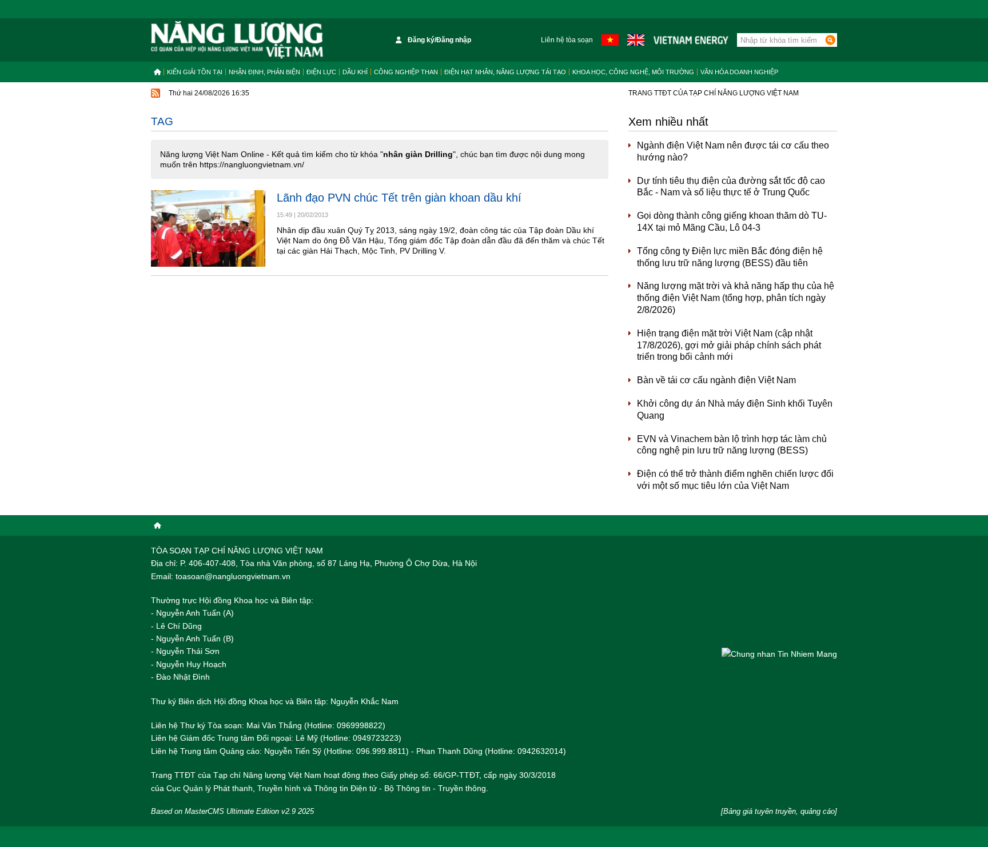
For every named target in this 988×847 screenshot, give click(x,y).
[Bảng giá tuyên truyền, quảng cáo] (779, 811)
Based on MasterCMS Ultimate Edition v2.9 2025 (232, 811)
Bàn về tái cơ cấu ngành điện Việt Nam (716, 380)
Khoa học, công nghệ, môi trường (633, 72)
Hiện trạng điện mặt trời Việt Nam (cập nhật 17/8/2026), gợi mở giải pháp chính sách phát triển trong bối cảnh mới (729, 345)
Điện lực (321, 72)
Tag (162, 121)
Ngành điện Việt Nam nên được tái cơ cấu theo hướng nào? (733, 151)
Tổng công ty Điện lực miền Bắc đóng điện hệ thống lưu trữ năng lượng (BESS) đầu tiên (730, 257)
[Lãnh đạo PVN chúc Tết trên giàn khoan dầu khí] (208, 228)
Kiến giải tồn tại (194, 72)
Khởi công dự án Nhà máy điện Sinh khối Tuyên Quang (734, 409)
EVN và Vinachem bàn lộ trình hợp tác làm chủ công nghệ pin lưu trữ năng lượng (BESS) (732, 445)
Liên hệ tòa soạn (567, 40)
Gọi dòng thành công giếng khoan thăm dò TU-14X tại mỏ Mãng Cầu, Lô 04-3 (732, 221)
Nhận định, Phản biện (264, 72)
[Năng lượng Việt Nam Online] (237, 40)
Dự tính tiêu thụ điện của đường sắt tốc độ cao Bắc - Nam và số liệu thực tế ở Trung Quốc (731, 187)
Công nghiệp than (406, 72)
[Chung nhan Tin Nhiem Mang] (779, 653)
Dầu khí (355, 72)
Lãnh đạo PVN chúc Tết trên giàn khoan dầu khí (399, 197)
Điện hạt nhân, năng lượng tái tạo (505, 72)
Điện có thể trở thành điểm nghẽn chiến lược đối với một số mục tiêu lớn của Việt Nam (735, 480)
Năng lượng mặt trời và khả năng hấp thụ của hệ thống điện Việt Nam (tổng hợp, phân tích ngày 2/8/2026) (735, 298)
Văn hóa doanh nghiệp (739, 72)
